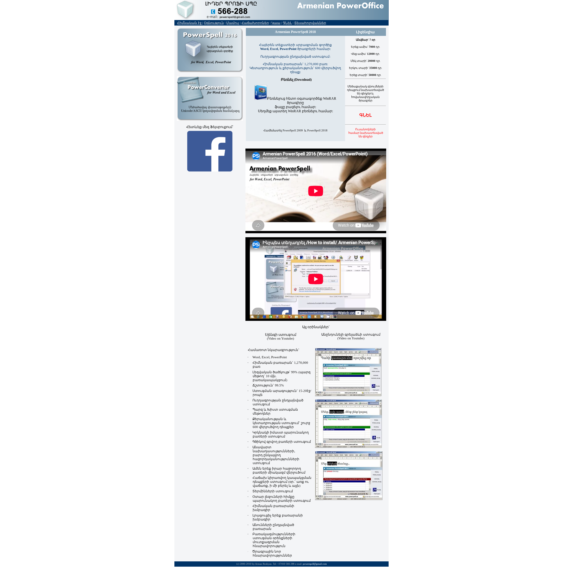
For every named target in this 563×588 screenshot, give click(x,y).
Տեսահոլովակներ (310, 23)
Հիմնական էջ (189, 23)
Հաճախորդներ (255, 23)
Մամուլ (232, 23)
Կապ (275, 23)
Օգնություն (214, 23)
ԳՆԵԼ (287, 23)
